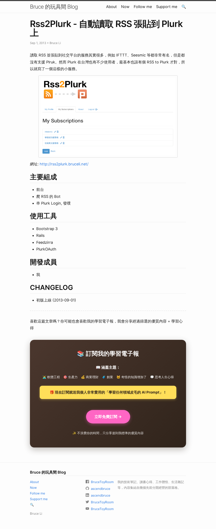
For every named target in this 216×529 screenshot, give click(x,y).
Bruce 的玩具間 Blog (54, 6)
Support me (166, 6)
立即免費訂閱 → (108, 416)
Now (125, 6)
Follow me (143, 6)
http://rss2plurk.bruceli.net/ (64, 164)
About (111, 6)
